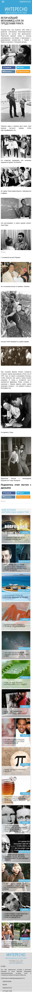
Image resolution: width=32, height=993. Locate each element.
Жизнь (5, 984)
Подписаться (25, 1)
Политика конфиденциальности (13, 978)
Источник (3, 501)
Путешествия (7, 991)
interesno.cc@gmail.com (16, 963)
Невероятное (7, 987)
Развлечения (7, 981)
